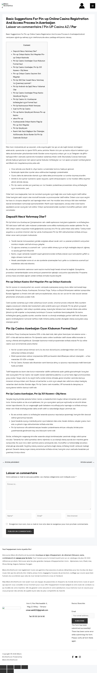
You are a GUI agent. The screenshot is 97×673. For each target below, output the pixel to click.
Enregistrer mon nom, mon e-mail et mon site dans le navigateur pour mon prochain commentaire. (48, 524)
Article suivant (87, 462)
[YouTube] (76, 657)
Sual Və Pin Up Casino (21, 109)
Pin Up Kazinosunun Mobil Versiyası (26, 106)
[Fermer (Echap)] (24, 667)
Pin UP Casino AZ (56, 27)
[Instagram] (80, 657)
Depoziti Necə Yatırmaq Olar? (25, 51)
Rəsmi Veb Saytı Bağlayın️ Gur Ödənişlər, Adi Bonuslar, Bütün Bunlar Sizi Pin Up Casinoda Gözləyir (29, 134)
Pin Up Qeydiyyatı (20, 128)
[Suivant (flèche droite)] (10, 671)
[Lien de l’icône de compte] (82, 6)
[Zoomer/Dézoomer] (3, 667)
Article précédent (11, 462)
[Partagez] (17, 667)
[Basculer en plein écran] (10, 667)
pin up (13, 446)
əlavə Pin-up (18, 118)
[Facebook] (73, 657)
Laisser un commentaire (23, 27)
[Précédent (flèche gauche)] (3, 671)
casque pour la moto (24, 558)
